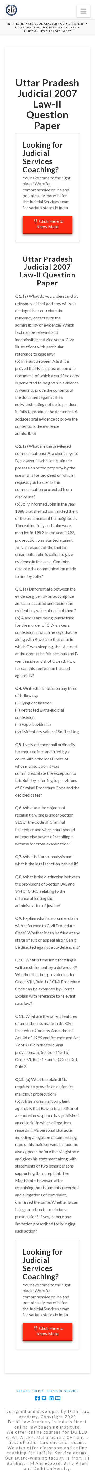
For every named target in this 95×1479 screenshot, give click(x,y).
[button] (83, 11)
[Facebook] (37, 1398)
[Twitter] (44, 1398)
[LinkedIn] (51, 1398)
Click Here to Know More (50, 224)
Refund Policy (30, 1390)
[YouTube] (57, 1398)
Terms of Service (62, 1390)
